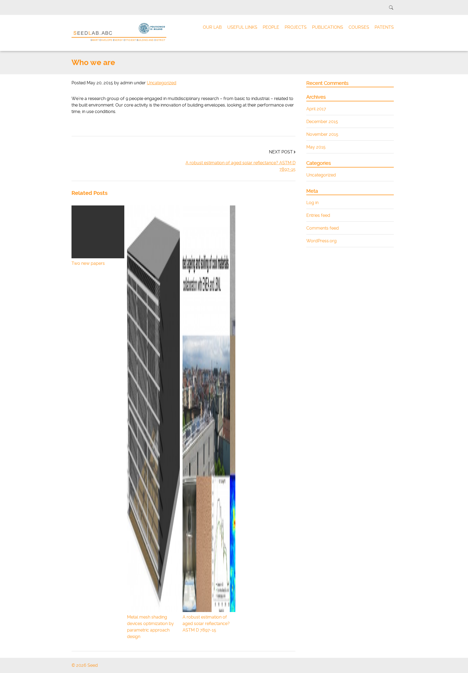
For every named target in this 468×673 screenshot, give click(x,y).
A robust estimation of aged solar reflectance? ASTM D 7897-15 (240, 166)
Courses (359, 27)
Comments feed (322, 228)
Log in (312, 202)
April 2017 (316, 108)
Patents (384, 27)
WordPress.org (321, 240)
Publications (327, 27)
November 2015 (322, 134)
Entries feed (318, 215)
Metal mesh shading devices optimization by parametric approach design (150, 626)
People (271, 27)
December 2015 (322, 121)
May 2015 (316, 147)
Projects (296, 27)
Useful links (242, 27)
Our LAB (212, 27)
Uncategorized (161, 82)
